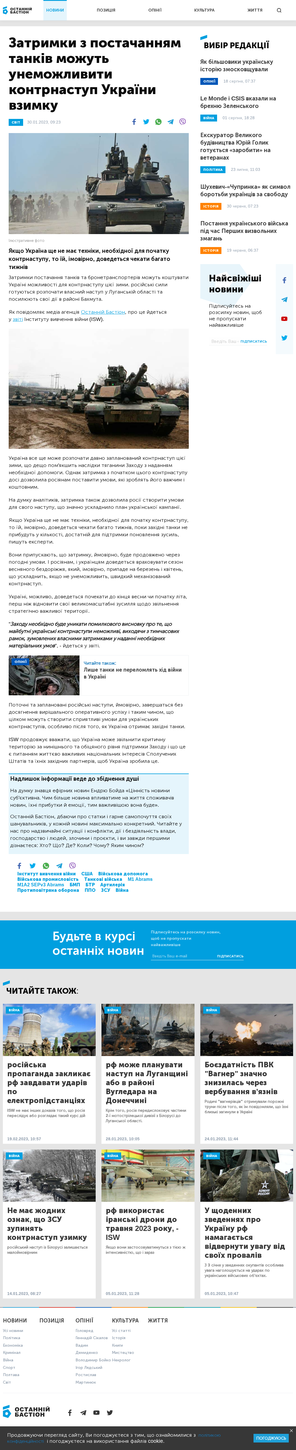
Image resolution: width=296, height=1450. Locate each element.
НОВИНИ (55, 10)
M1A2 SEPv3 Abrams (40, 884)
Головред (84, 1330)
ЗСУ (105, 890)
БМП (75, 884)
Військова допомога (123, 874)
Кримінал (12, 1352)
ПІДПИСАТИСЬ (253, 341)
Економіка (13, 1345)
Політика (11, 1337)
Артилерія (112, 884)
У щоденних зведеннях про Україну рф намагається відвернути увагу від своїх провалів (245, 1233)
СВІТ (16, 122)
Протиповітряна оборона (48, 890)
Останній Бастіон (103, 312)
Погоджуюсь (271, 1438)
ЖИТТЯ (254, 10)
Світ (7, 1382)
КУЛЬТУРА (204, 10)
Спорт (9, 1367)
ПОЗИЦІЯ (106, 10)
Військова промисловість (48, 879)
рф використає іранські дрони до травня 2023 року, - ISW (142, 1224)
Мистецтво (123, 1352)
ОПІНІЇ (155, 10)
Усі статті (121, 1330)
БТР (90, 884)
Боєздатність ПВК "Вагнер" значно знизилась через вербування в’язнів (241, 1078)
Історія (118, 1337)
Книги (117, 1345)
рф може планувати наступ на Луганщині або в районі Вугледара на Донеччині (147, 1082)
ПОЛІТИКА (213, 170)
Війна (122, 890)
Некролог (121, 1360)
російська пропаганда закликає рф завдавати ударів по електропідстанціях (48, 1082)
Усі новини (13, 1330)
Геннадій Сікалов (91, 1337)
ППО (90, 890)
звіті (18, 319)
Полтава (11, 1374)
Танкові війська (103, 879)
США (87, 874)
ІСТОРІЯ (211, 206)
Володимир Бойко (93, 1360)
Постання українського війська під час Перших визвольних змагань (244, 231)
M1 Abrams (140, 879)
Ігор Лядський (88, 1367)
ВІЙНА (208, 118)
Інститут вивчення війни (46, 874)
